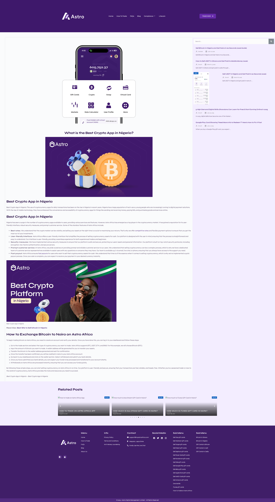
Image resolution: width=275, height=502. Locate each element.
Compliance (148, 16)
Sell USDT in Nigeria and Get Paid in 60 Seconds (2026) (244, 74)
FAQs (132, 16)
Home (111, 16)
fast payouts (43, 253)
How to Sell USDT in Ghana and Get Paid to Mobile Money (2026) (222, 61)
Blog (139, 16)
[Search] (271, 41)
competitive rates (142, 231)
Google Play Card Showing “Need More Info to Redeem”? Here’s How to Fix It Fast (229, 122)
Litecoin (162, 16)
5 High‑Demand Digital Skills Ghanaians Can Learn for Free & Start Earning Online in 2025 (232, 109)
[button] (130, 417)
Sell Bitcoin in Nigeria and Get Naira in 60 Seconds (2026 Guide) (221, 48)
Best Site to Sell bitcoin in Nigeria (32, 328)
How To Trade (122, 16)
